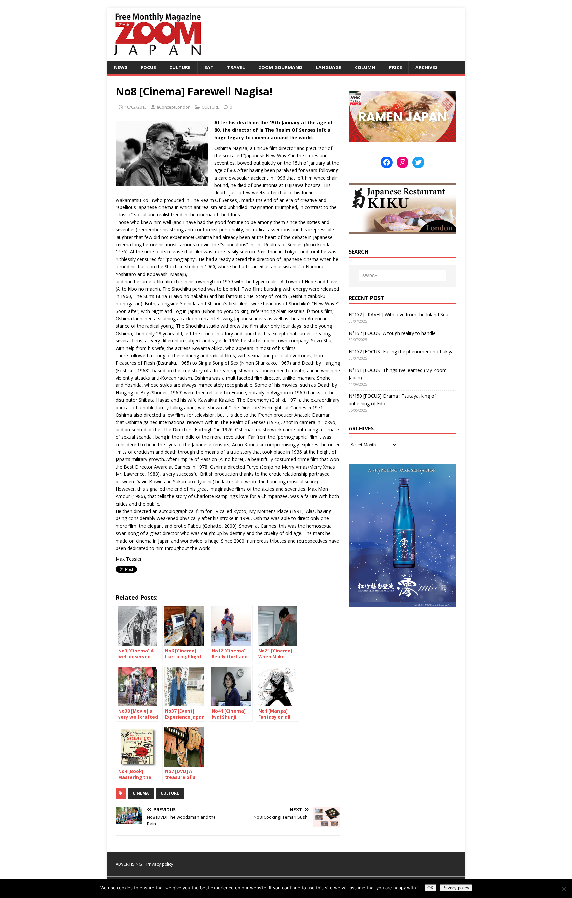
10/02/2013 (136, 107)
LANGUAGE (328, 67)
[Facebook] (387, 162)
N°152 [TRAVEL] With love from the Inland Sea (398, 314)
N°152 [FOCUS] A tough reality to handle (392, 333)
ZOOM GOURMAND (280, 67)
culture (170, 793)
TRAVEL (236, 67)
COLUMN (365, 67)
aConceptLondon (173, 107)
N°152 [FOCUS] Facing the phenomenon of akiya (401, 351)
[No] (563, 888)
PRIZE (395, 67)
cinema (141, 793)
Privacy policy (159, 864)
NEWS (120, 67)
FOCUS (148, 67)
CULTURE (180, 67)
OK (430, 887)
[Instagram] (402, 162)
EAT (209, 67)
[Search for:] (402, 275)
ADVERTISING (129, 864)
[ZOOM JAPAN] (157, 57)
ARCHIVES (426, 67)
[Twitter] (418, 162)
